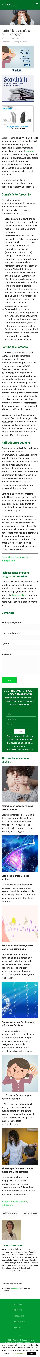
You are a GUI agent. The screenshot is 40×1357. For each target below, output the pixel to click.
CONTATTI (17, 1310)
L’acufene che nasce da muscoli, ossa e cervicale (17, 808)
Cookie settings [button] (19, 1353)
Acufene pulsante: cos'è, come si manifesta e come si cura (18, 947)
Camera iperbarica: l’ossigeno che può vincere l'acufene (18, 1024)
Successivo (29, 1213)
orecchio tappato (19, 1201)
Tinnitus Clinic (19, 595)
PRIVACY (17, 1328)
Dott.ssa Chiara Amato (11, 38)
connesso (15, 1288)
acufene (30, 151)
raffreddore (7, 1205)
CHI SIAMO (18, 1304)
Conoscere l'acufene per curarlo (14, 42)
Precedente (11, 1213)
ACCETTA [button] (31, 1353)
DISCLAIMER (18, 1316)
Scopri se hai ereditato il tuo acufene (15, 878)
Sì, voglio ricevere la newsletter (20, 749)
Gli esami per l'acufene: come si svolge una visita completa (17, 1170)
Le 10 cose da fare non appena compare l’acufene (17, 1097)
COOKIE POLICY (20, 1322)
